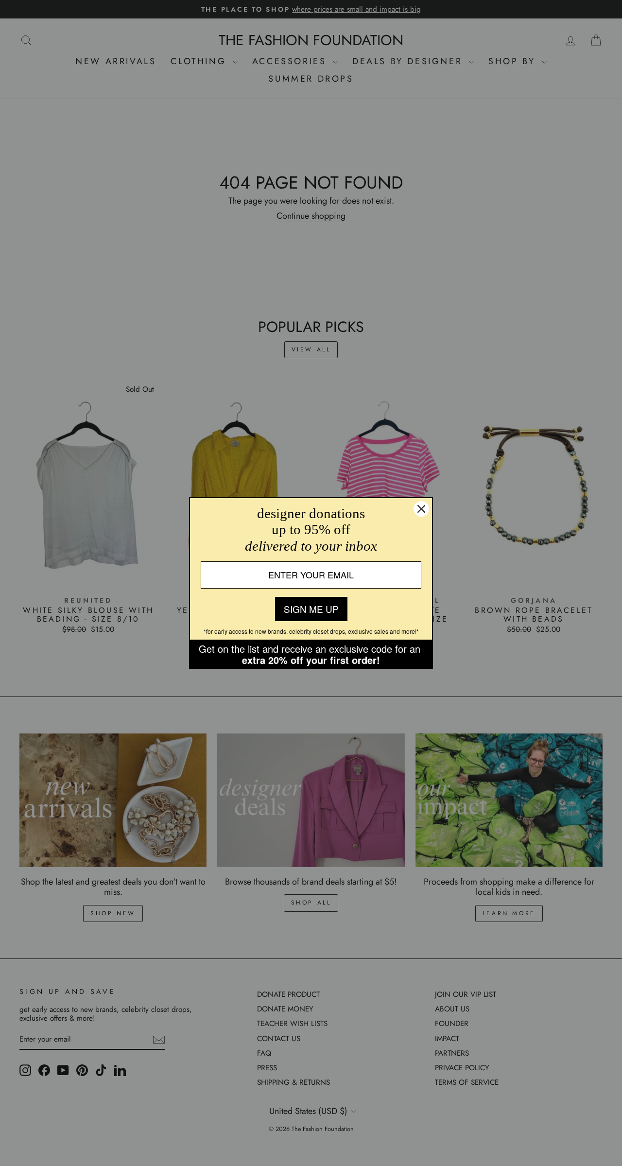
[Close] (421, 509)
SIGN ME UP (311, 608)
